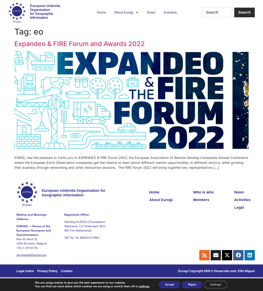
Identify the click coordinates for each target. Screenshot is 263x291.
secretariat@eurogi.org (31, 255)
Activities (170, 12)
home (101, 12)
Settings (215, 284)
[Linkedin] (250, 255)
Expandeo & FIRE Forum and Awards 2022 (79, 44)
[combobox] (217, 12)
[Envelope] (216, 255)
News (151, 12)
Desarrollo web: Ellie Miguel (234, 271)
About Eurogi (123, 12)
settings (144, 286)
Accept (169, 284)
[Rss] (204, 255)
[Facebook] (238, 255)
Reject (192, 284)
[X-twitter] (227, 255)
